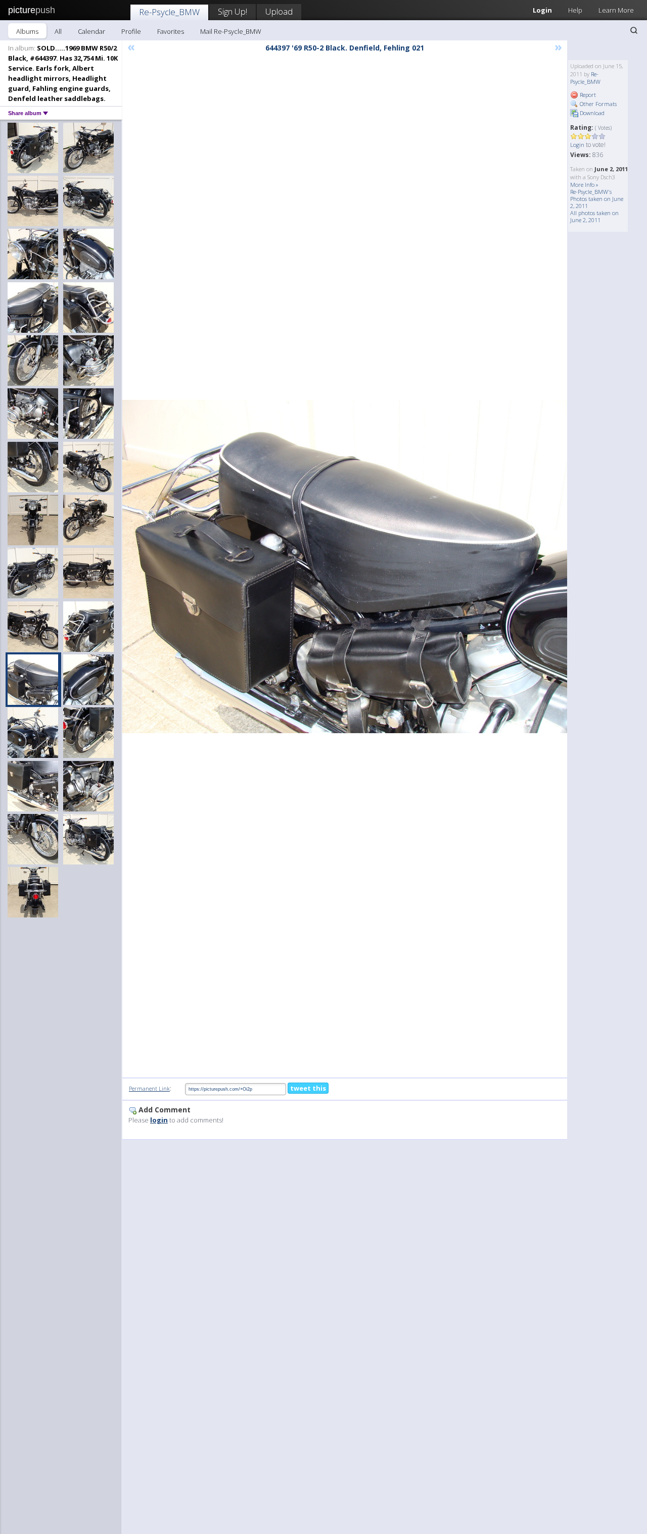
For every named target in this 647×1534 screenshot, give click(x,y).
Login (542, 10)
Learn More (616, 10)
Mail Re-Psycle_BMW (230, 31)
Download (591, 113)
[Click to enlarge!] (344, 566)
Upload (279, 11)
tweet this (308, 1088)
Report (587, 94)
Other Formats (597, 104)
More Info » (584, 184)
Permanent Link (149, 1088)
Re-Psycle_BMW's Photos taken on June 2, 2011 (596, 199)
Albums (27, 31)
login (159, 1119)
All (58, 31)
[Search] (634, 30)
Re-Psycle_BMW (169, 12)
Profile (131, 31)
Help (575, 10)
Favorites (170, 31)
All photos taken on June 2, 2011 (594, 216)
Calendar (91, 31)
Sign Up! (232, 11)
